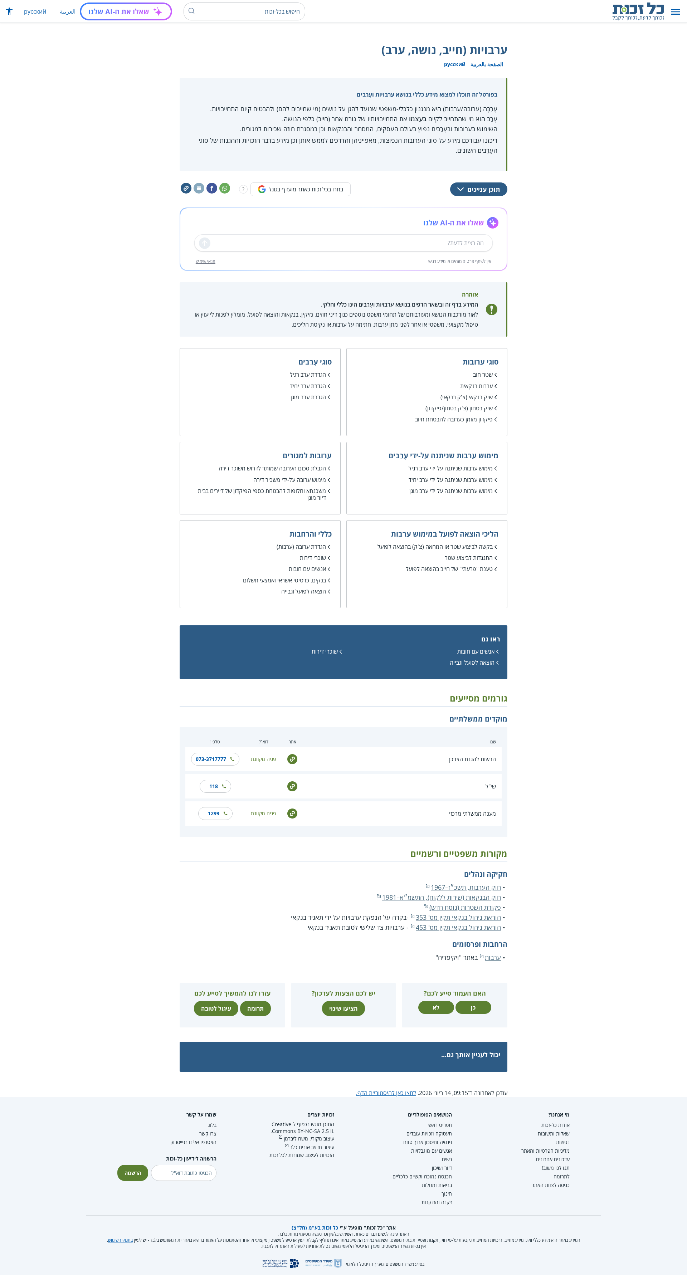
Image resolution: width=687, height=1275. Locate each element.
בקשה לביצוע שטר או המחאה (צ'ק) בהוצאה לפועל (435, 547)
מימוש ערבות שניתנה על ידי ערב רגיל (451, 468)
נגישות (563, 1142)
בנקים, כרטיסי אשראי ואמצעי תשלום (284, 580)
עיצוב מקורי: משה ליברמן (309, 1138)
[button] (675, 11)
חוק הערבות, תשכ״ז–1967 (466, 887)
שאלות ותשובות (554, 1133)
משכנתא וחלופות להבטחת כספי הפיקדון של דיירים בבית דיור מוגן (262, 494)
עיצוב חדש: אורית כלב (312, 1147)
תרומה (255, 1008)
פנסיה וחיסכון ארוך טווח (427, 1142)
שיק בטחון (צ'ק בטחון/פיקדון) (459, 408)
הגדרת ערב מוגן (308, 397)
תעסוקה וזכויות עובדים (429, 1133)
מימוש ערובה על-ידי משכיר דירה (289, 480)
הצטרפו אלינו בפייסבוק (193, 1142)
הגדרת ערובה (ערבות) (301, 547)
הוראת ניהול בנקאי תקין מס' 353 (458, 917)
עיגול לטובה (216, 1008)
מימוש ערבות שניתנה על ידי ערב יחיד (451, 480)
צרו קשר (207, 1133)
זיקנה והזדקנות (437, 1202)
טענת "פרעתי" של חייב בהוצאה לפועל (449, 569)
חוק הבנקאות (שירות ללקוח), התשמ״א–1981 (441, 897)
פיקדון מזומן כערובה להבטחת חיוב (454, 419)
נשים (447, 1159)
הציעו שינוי (343, 1008)
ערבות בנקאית (476, 386)
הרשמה (133, 1172)
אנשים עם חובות (307, 569)
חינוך (447, 1193)
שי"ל (491, 786)
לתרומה (562, 1176)
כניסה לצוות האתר (551, 1185)
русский (35, 11)
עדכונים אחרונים (553, 1159)
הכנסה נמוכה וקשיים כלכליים (422, 1176)
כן (473, 1007)
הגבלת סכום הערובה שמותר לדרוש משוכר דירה (272, 468)
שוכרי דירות (313, 558)
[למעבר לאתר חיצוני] (292, 758)
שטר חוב (483, 374)
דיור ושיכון (442, 1167)
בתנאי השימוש (120, 1240)
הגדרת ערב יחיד (308, 386)
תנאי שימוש (205, 261)
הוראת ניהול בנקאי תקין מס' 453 (458, 927)
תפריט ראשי (440, 1125)
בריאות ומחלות (437, 1185)
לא (436, 1007)
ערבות (493, 957)
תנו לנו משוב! (556, 1167)
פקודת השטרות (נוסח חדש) (465, 907)
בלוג (212, 1125)
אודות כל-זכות (555, 1125)
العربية (67, 11)
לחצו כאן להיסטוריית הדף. (386, 1093)
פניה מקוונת (263, 759)
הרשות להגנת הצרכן (472, 759)
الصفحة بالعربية (487, 64)
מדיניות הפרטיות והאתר (545, 1150)
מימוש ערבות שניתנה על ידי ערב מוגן (451, 491)
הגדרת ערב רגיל (308, 374)
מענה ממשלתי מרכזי (472, 813)
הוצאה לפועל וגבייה (303, 591)
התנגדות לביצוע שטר (469, 558)
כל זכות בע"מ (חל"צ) (315, 1227)
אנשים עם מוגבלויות (431, 1150)
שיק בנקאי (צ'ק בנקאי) (466, 397)
